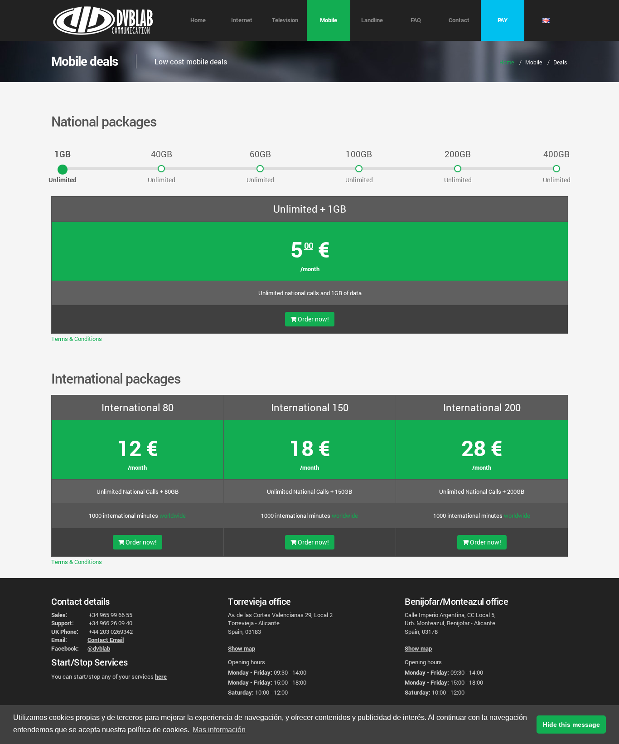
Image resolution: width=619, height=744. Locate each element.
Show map (241, 648)
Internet (241, 20)
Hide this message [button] (571, 724)
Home (198, 20)
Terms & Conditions (76, 339)
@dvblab (98, 648)
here (161, 676)
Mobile (328, 20)
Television (285, 20)
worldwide (173, 515)
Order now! (312, 319)
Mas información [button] (219, 730)
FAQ (416, 20)
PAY (503, 20)
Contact (459, 20)
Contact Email (105, 640)
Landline (372, 20)
